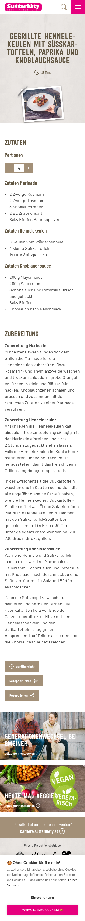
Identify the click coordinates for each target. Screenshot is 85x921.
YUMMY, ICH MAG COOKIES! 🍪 (42, 910)
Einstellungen (42, 897)
